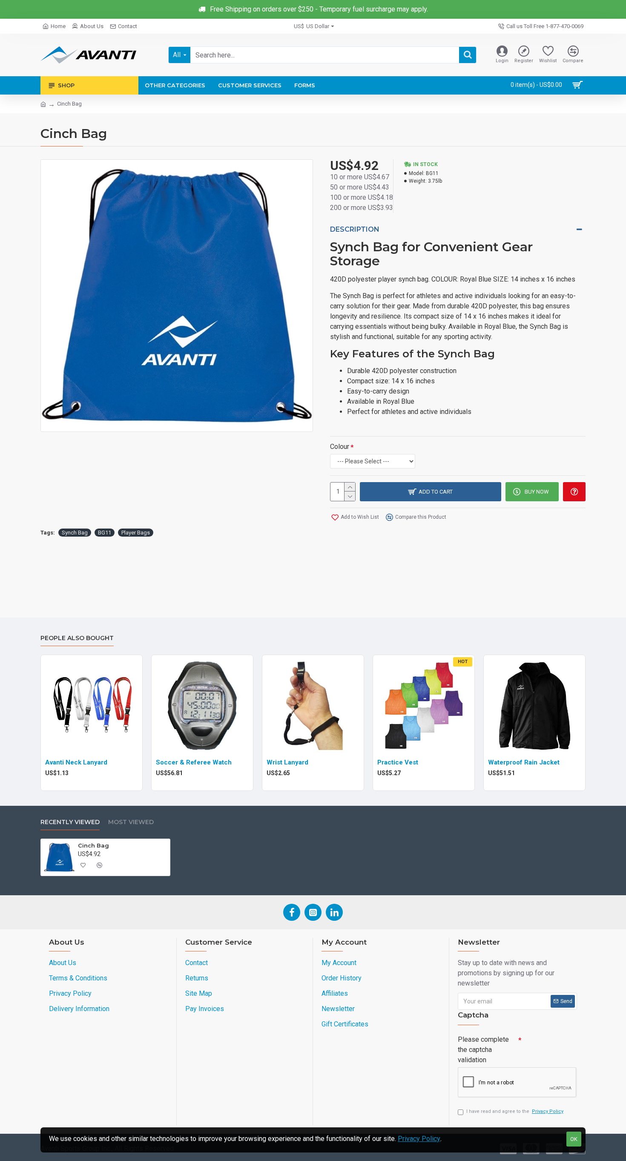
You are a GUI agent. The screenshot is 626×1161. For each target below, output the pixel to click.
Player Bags (135, 532)
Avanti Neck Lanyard (76, 762)
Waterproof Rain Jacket (524, 762)
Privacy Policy (419, 1139)
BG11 (104, 532)
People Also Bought (77, 638)
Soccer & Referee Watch (194, 762)
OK (573, 1139)
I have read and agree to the (514, 1111)
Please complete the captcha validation (483, 1049)
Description (354, 229)
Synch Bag (75, 532)
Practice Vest (397, 762)
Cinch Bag (93, 845)
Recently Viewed (70, 822)
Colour (339, 447)
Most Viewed (131, 822)
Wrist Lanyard (287, 762)
